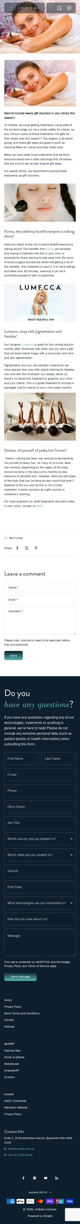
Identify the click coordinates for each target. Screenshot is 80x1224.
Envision (9, 1077)
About (8, 1000)
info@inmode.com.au (21, 1149)
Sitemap (9, 1026)
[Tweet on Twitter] (26, 548)
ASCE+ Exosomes (15, 1101)
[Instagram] (34, 1178)
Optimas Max (12, 1050)
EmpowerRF (11, 1070)
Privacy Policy (12, 966)
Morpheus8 (11, 1064)
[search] (59, 8)
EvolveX (9, 1094)
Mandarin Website (15, 1107)
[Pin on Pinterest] (36, 548)
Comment (16, 611)
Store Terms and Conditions (22, 1013)
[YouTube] (45, 1178)
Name (13, 587)
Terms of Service (38, 966)
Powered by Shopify (40, 1216)
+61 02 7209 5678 (20, 1155)
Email (13, 600)
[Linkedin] (56, 1178)
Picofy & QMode (14, 1057)
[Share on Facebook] (17, 548)
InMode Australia (45, 1209)
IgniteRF (9, 1044)
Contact (9, 1020)
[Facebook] (23, 1178)
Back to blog (15, 538)
